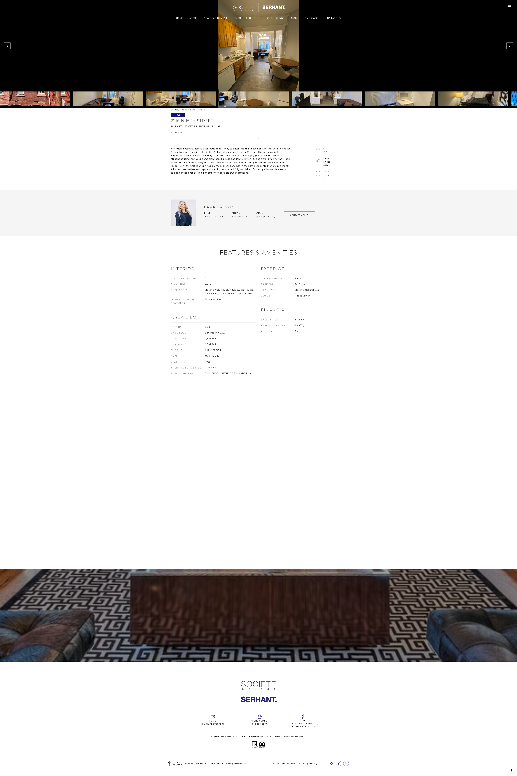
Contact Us (333, 18)
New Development (215, 18)
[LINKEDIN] (346, 763)
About (193, 18)
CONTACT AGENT (299, 215)
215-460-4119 (239, 216)
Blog (293, 18)
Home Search (311, 18)
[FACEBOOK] (338, 763)
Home (179, 18)
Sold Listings (275, 18)
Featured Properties (247, 18)
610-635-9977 (259, 724)
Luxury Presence (235, 763)
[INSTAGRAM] (331, 763)
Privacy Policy (308, 763)
